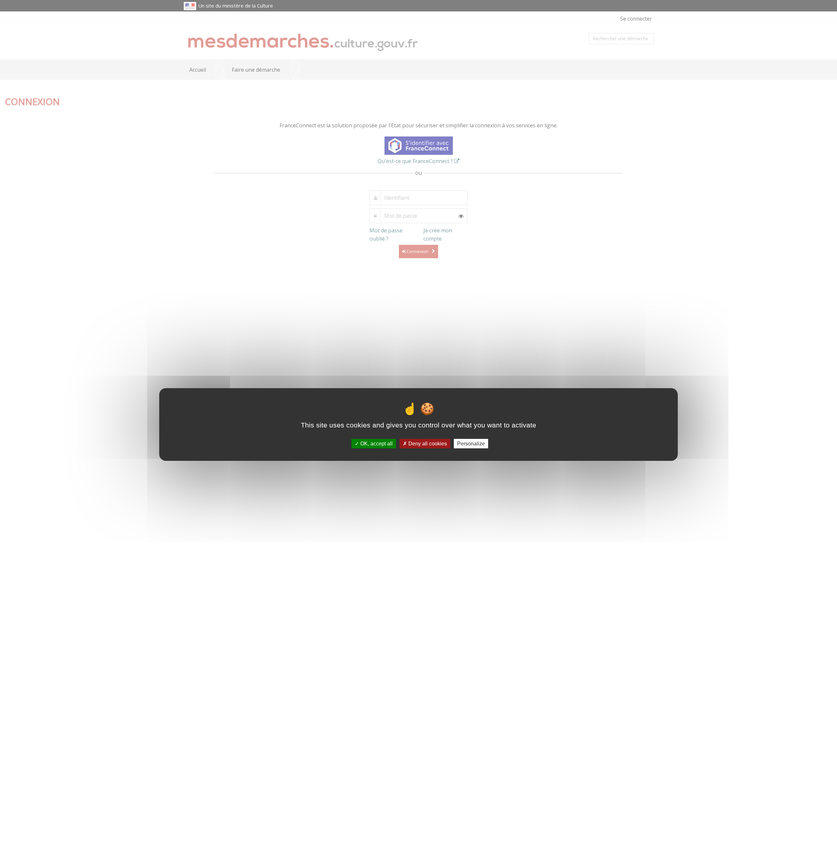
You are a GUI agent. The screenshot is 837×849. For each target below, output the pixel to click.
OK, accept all (376, 443)
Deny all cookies (427, 443)
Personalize (471, 443)
